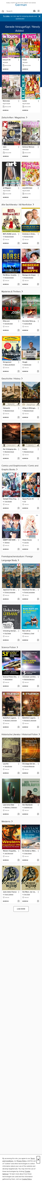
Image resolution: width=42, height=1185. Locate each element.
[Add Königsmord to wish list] (18, 371)
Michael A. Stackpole (11, 720)
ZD (25, 501)
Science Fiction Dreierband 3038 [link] (10, 677)
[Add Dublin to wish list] (38, 458)
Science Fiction (9, 647)
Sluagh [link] (24, 362)
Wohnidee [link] (6, 101)
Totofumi (7, 542)
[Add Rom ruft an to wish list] (38, 640)
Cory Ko (26, 542)
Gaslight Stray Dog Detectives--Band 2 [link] (10, 499)
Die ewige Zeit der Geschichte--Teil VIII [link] (29, 764)
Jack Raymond (9, 853)
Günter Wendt (28, 323)
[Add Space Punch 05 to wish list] (38, 508)
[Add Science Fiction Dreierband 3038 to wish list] (18, 686)
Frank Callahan (9, 894)
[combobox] (17, 11)
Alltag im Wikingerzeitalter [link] (29, 408)
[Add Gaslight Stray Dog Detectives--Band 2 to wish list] (18, 508)
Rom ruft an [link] (26, 631)
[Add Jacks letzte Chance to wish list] (18, 901)
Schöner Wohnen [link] (28, 147)
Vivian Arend (28, 853)
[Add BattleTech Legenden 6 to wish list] (38, 727)
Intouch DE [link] (6, 60)
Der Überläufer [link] (27, 805)
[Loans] (34, 11)
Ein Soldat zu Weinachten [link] (29, 851)
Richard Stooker (9, 236)
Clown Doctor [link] (27, 540)
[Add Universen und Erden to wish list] (38, 686)
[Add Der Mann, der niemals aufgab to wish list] (38, 901)
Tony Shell (27, 894)
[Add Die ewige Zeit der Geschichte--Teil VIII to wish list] (38, 773)
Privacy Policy (22, 1161)
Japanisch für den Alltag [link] (10, 590)
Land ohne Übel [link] (8, 805)
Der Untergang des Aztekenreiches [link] (10, 449)
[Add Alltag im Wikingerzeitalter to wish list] (38, 417)
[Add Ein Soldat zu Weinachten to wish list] (38, 860)
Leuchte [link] (5, 764)
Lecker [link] (24, 101)
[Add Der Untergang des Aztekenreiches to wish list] (18, 458)
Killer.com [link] (6, 321)
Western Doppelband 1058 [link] (10, 851)
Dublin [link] (24, 449)
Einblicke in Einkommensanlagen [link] (29, 234)
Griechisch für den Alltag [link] (29, 590)
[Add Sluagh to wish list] (38, 371)
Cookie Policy (27, 1179)
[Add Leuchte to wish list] (18, 773)
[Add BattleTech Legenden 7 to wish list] (18, 727)
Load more (21, 909)
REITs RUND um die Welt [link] (10, 234)
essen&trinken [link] (27, 188)
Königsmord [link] (7, 362)
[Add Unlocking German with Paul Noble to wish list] (18, 640)
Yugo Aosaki (8, 501)
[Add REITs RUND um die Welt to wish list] (18, 243)
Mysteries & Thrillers (11, 291)
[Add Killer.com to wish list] (18, 330)
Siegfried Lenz (28, 807)
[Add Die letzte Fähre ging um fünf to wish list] (38, 330)
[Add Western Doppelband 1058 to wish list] (18, 860)
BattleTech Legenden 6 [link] (29, 718)
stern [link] (4, 147)
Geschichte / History (11, 378)
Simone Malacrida (29, 766)
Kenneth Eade (9, 323)
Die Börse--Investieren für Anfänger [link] (10, 275)
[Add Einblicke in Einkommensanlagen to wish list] (38, 243)
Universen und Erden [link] (29, 677)
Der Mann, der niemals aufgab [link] (29, 892)
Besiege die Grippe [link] (29, 275)
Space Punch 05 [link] (28, 499)
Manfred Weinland (29, 679)
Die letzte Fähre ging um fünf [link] (29, 321)
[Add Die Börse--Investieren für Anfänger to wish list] (18, 284)
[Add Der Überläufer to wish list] (38, 814)
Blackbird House (9, 411)
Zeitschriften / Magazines (14, 117)
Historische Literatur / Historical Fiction (20, 734)
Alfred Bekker (9, 679)
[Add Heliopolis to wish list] (18, 417)
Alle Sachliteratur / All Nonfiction (17, 204)
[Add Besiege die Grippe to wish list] (38, 284)
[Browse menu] (38, 11)
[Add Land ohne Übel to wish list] (18, 814)
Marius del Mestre (10, 365)
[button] (18, 60)
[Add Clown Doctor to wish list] (38, 549)
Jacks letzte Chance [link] (10, 892)
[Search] (3, 11)
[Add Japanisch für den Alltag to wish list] (18, 599)
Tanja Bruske (8, 766)
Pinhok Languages (10, 592)
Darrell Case (27, 365)
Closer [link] (24, 60)
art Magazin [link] (7, 188)
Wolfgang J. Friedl (29, 633)
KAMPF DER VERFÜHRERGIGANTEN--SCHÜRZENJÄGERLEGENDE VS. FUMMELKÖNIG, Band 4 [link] (10, 540)
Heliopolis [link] (6, 408)
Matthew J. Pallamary (11, 807)
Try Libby (6, 16)
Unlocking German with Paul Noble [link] (10, 631)
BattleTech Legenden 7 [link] (10, 718)
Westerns (6, 821)
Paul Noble (8, 633)
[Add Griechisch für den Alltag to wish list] (38, 599)
